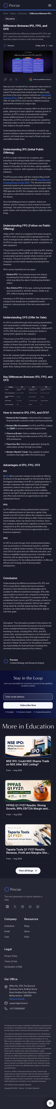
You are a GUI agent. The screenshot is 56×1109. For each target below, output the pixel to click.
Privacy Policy (10, 956)
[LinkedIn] (7, 907)
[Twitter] (15, 907)
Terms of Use (10, 961)
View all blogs (26, 870)
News (27, 931)
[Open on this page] (50, 1103)
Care (6, 937)
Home (5, 13)
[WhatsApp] (30, 907)
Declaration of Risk (13, 967)
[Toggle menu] (50, 5)
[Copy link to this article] (5, 79)
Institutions (9, 926)
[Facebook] (38, 907)
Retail (7, 931)
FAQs (26, 937)
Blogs (13, 13)
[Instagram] (23, 907)
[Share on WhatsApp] (11, 79)
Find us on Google (17, 999)
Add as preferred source (42, 79)
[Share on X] (16, 79)
